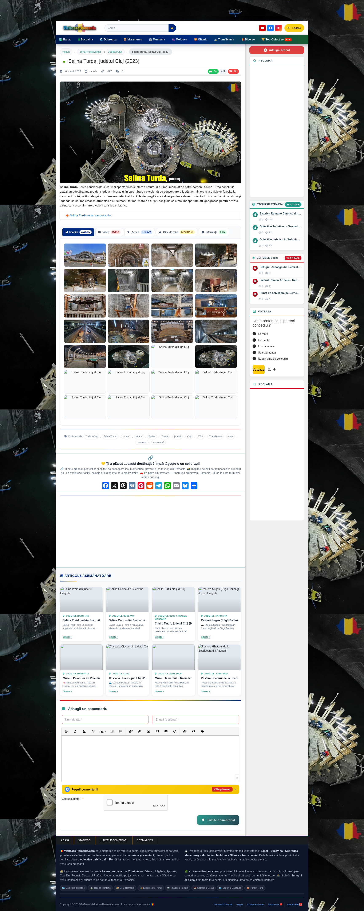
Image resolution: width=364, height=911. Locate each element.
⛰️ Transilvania (224, 39)
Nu (235, 71)
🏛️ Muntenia (157, 39)
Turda (165, 436)
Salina (152, 436)
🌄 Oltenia (200, 39)
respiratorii (158, 442)
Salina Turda (110, 436)
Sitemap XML (145, 840)
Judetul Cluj (115, 51)
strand (139, 436)
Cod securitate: (71, 798)
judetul (177, 436)
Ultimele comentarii (114, 840)
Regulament (223, 789)
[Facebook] (270, 28)
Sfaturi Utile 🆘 (294, 904)
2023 (200, 436)
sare (230, 436)
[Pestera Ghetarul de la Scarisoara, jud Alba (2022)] (219, 657)
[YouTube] (262, 28)
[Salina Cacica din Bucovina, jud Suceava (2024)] (127, 599)
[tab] (78, 232)
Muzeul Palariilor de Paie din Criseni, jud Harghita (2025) (81, 678)
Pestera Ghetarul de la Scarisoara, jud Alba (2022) (219, 678)
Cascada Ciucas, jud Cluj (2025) (127, 678)
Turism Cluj (91, 436)
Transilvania (215, 436)
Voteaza (259, 369)
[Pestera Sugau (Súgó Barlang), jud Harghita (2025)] (219, 599)
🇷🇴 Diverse (248, 39)
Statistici (84, 840)
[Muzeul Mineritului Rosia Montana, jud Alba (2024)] (173, 657)
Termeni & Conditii (223, 904)
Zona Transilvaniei (90, 51)
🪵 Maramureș (132, 39)
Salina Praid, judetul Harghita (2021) (81, 620)
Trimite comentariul (220, 820)
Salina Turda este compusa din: (91, 215)
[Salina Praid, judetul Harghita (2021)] (81, 599)
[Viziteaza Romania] (81, 28)
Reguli (239, 904)
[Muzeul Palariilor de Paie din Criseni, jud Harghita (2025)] (81, 657)
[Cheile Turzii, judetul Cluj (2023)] (173, 599)
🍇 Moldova (179, 39)
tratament (142, 442)
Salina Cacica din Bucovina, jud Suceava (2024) (127, 620)
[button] (67, 731)
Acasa (65, 840)
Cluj (189, 436)
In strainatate (266, 346)
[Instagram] (278, 28)
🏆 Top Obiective (275, 39)
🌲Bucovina (85, 39)
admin (94, 71)
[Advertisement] (150, 531)
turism (126, 436)
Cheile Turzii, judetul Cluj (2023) (173, 623)
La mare (263, 333)
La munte (263, 340)
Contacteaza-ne (255, 904)
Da (215, 71)
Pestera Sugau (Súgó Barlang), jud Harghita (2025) (219, 620)
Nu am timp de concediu (273, 358)
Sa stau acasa (267, 352)
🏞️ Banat (65, 39)
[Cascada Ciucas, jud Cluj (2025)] (127, 657)
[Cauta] (172, 28)
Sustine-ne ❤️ (275, 904)
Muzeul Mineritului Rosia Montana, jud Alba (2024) (173, 678)
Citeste (66, 637)
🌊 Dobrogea (108, 39)
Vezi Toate (293, 204)
